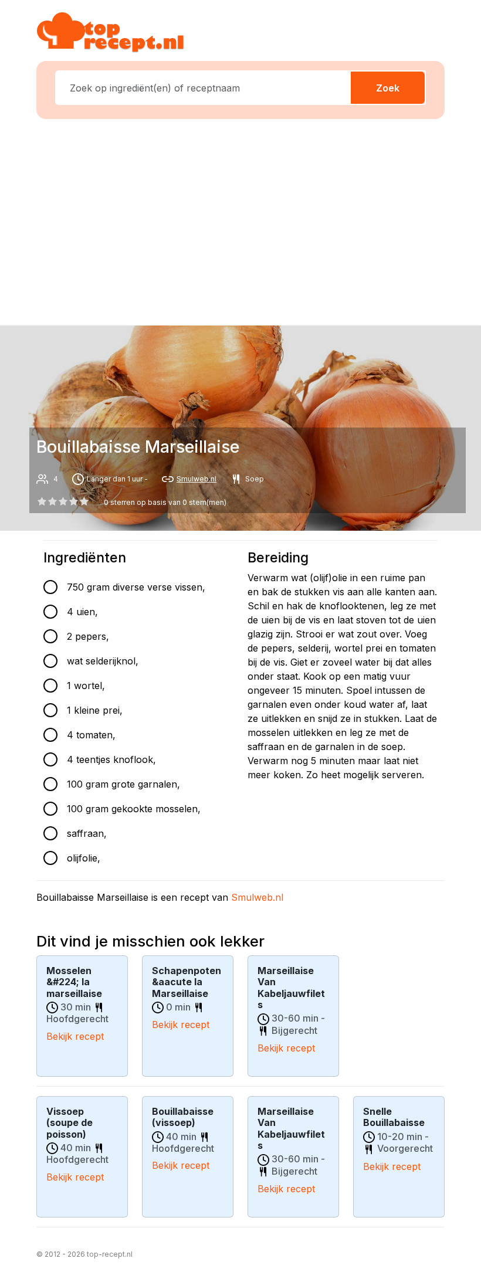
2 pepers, (88, 636)
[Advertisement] (247, 220)
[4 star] (84, 501)
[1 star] (52, 501)
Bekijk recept (75, 1036)
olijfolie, (83, 858)
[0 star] (41, 501)
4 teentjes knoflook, (111, 759)
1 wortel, (86, 685)
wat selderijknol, (102, 661)
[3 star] (74, 501)
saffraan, (87, 833)
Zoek (387, 88)
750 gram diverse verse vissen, (136, 587)
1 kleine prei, (95, 710)
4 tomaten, (91, 735)
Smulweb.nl (196, 478)
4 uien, (82, 612)
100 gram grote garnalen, (123, 784)
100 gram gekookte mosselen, (134, 809)
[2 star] (62, 501)
